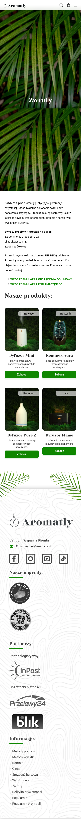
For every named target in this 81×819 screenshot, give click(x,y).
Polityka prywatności (27, 792)
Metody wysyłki (23, 757)
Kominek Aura (59, 355)
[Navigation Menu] (76, 5)
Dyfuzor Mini (21, 355)
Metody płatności (24, 751)
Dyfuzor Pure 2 (21, 435)
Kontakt (18, 763)
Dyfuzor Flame (59, 435)
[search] (61, 5)
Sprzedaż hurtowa (25, 774)
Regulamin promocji (26, 804)
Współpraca (21, 780)
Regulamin (19, 798)
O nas (16, 769)
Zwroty (17, 786)
